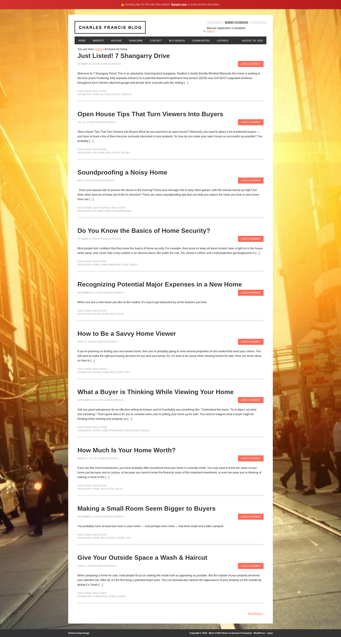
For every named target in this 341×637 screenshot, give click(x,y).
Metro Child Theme (218, 633)
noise (108, 211)
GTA (95, 152)
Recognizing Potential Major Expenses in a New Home (159, 284)
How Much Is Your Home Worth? (126, 450)
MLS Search (177, 40)
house (125, 264)
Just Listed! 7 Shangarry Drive (123, 55)
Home (82, 40)
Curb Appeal (100, 596)
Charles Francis (111, 64)
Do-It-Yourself (101, 208)
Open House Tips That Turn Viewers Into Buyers (150, 114)
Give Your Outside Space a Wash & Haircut (142, 557)
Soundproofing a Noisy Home (122, 172)
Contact (156, 40)
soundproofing (121, 211)
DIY (94, 211)
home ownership (110, 264)
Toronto (126, 94)
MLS (103, 94)
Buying (97, 314)
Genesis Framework (241, 633)
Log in (211, 30)
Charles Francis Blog (137, 29)
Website (98, 40)
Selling (125, 152)
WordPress (259, 633)
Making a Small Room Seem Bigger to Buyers (146, 508)
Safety (134, 264)
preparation (116, 430)
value (119, 489)
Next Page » (256, 613)
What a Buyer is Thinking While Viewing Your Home (155, 391)
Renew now (178, 4)
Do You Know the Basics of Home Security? (143, 230)
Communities (201, 40)
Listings (222, 40)
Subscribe (136, 40)
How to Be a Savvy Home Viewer (126, 333)
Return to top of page (78, 633)
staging (144, 430)
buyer (97, 430)
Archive (116, 40)
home (96, 94)
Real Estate (100, 91)
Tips (127, 372)
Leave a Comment (251, 64)
